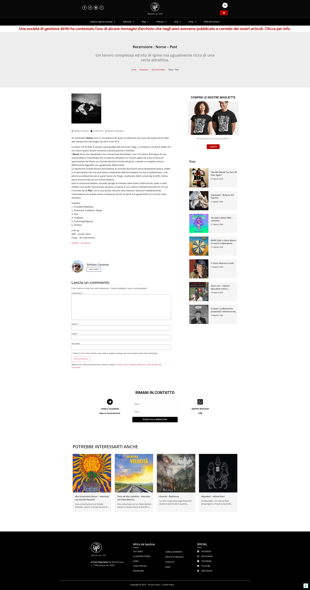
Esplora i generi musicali (101, 21)
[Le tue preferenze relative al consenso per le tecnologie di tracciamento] (305, 585)
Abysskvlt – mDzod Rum (213, 496)
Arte (176, 21)
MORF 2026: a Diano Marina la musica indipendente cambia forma (223, 243)
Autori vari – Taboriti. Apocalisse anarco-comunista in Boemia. (221, 289)
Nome (74, 324)
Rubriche (127, 21)
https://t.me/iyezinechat (109, 413)
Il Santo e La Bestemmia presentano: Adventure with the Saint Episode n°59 (223, 311)
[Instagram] (90, 8)
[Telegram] (96, 8)
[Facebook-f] (84, 8)
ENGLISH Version (212, 21)
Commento (77, 293)
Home (134, 70)
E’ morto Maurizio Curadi (222, 263)
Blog (144, 21)
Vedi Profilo (94, 269)
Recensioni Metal (158, 70)
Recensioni (144, 70)
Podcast (160, 21)
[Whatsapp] (102, 8)
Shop (191, 21)
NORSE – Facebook (81, 243)
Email (74, 334)
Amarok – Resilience (169, 496)
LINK (200, 413)
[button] (225, 5)
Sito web (75, 343)
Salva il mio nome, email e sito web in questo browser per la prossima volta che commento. (116, 353)
